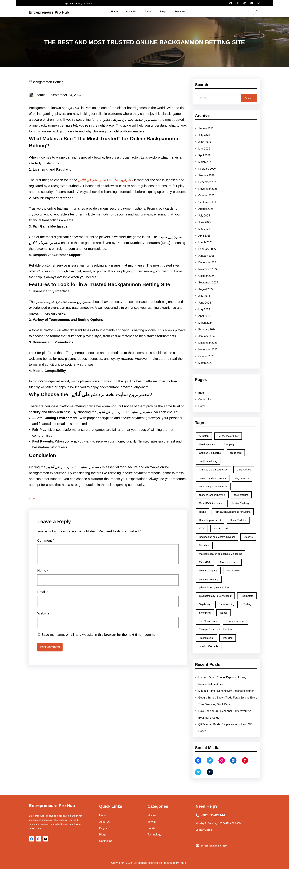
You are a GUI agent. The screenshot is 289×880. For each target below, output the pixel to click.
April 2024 (204, 316)
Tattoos (223, 612)
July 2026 (204, 135)
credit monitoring (208, 461)
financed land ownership (212, 494)
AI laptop (204, 435)
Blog (201, 392)
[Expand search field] (256, 11)
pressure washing (208, 579)
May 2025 (204, 229)
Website (43, 613)
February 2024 (207, 329)
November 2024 (207, 269)
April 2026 (204, 155)
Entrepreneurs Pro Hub (49, 12)
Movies (152, 815)
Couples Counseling (210, 452)
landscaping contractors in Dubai (217, 536)
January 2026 (206, 175)
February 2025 (207, 249)
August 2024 (205, 289)
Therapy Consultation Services (216, 629)
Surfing (247, 604)
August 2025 (205, 208)
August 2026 (205, 128)
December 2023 (207, 342)
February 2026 (207, 168)
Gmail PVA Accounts (210, 503)
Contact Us (205, 399)
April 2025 (204, 235)
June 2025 (204, 222)
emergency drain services (213, 486)
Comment (45, 540)
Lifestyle (248, 536)
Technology (154, 834)
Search (249, 98)
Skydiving (204, 604)
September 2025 (208, 202)
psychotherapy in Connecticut (215, 595)
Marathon (204, 545)
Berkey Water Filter (228, 435)
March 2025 (205, 242)
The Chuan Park (208, 621)
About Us (104, 821)
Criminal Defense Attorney (213, 469)
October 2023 (206, 356)
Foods (151, 828)
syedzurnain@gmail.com (78, 3)
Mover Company (208, 570)
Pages (103, 828)
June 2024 (204, 302)
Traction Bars (206, 637)
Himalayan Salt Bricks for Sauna (232, 511)
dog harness (242, 478)
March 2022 (205, 362)
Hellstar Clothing (240, 503)
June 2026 (204, 141)
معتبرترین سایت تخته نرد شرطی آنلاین (105, 180)
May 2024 (204, 309)
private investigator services (214, 587)
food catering (241, 494)
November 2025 (207, 188)
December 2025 (207, 182)
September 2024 (208, 282)
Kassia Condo (221, 528)
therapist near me (235, 621)
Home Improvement (210, 520)
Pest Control (233, 570)
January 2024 (206, 336)
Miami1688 (205, 562)
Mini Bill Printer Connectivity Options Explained (226, 690)
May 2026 (204, 148)
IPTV (202, 528)
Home (202, 406)
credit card (236, 452)
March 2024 (205, 322)
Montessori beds (229, 562)
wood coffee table (208, 646)
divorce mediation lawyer (212, 478)
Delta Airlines (244, 469)
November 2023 (207, 349)
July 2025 (204, 215)
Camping (229, 444)
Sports (32, 498)
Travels (152, 821)
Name (43, 570)
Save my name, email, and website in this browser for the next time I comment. (100, 634)
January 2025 (206, 255)
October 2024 (206, 275)
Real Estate (246, 595)
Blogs (102, 834)
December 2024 (207, 262)
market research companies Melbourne (220, 553)
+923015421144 (213, 815)
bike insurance (207, 444)
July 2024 (204, 296)
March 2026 (205, 162)
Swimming (205, 612)
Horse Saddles (238, 520)
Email (42, 592)
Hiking (202, 511)
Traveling (227, 637)
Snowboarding (226, 604)
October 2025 (206, 195)
